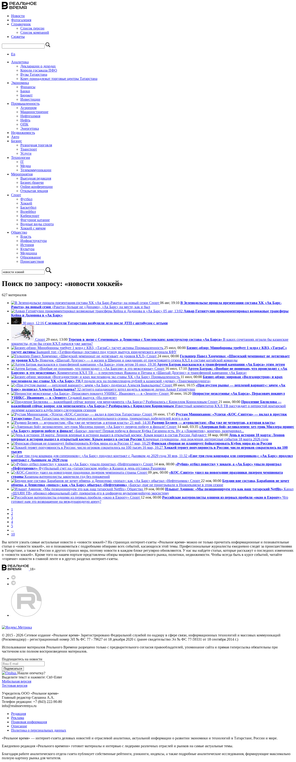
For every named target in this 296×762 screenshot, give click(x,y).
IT (22, 162)
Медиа (25, 166)
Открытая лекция (34, 191)
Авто (15, 137)
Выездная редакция (35, 178)
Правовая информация (29, 722)
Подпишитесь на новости (22, 659)
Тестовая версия (14, 685)
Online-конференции (36, 187)
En (13, 54)
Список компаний (34, 32)
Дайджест (199, 435)
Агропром (28, 108)
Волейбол (28, 212)
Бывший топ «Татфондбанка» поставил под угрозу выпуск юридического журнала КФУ (149, 350)
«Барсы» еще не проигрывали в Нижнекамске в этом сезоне (150, 483)
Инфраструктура (33, 241)
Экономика (20, 83)
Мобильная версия (16, 681)
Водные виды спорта (37, 224)
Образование (30, 257)
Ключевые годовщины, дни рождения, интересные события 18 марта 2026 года (148, 437)
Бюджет (26, 95)
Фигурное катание (35, 220)
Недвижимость (23, 133)
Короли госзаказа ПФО (38, 70)
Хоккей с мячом (33, 228)
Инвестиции (30, 99)
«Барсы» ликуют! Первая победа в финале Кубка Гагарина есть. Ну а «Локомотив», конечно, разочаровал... (152, 429)
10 (13, 534)
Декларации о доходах (38, 66)
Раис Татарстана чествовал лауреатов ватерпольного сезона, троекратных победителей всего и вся (149, 416)
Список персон (32, 28)
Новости (18, 16)
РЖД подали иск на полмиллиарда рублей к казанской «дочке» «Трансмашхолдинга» (147, 379)
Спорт (16, 195)
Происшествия (32, 261)
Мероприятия (22, 174)
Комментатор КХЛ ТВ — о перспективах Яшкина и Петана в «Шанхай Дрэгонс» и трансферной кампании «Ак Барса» (149, 371)
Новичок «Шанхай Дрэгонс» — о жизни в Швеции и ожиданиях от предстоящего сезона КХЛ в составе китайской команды (150, 358)
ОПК (24, 124)
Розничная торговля (36, 145)
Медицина (28, 253)
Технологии (20, 158)
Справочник (21, 24)
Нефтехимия (30, 116)
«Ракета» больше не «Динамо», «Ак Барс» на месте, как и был (146, 305)
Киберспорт (29, 216)
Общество (19, 232)
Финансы (27, 87)
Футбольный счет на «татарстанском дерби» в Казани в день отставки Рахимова (146, 466)
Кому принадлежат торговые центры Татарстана (58, 79)
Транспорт (28, 149)
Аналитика (20, 62)
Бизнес (16, 141)
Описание (19, 726)
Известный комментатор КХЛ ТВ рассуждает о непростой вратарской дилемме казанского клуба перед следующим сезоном (148, 406)
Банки (25, 91)
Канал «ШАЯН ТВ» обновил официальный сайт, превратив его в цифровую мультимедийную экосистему (152, 491)
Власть (25, 236)
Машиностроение (34, 112)
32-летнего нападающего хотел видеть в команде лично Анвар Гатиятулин (148, 387)
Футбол (26, 199)
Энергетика (29, 128)
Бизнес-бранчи (32, 182)
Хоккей (26, 203)
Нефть (25, 120)
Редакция (18, 714)
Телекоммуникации (35, 170)
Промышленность (25, 103)
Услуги (25, 153)
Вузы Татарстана (33, 74)
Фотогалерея (21, 20)
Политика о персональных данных (38, 730)
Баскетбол (28, 207)
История (27, 245)
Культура (27, 249)
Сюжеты (18, 37)
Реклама (17, 718)
